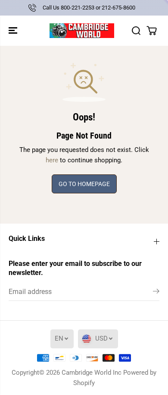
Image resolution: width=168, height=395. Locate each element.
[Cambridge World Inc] (82, 30)
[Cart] (151, 30)
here (52, 160)
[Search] (136, 30)
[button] (14, 31)
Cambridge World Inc (91, 372)
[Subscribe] (156, 293)
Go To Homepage (84, 183)
